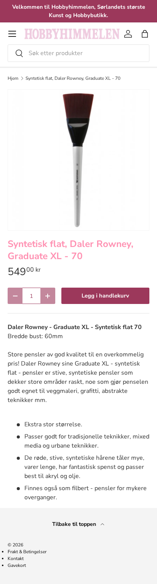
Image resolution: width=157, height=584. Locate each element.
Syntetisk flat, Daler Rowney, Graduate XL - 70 (73, 78)
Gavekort (17, 565)
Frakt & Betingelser (27, 552)
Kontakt (16, 559)
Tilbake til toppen (75, 524)
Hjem (13, 78)
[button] (144, 33)
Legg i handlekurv (105, 295)
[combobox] (78, 53)
